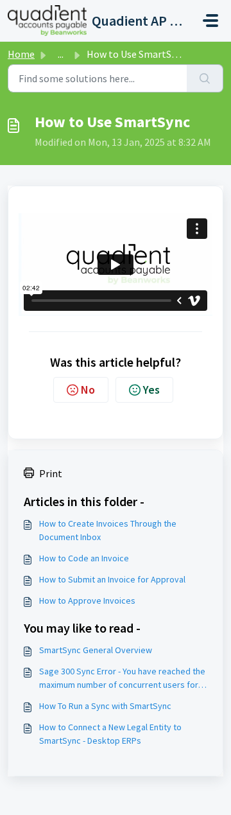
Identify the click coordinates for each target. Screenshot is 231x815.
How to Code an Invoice (84, 558)
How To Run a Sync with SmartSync (105, 706)
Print (50, 473)
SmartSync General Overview (95, 650)
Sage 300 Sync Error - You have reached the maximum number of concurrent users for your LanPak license (122, 678)
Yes (151, 389)
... (61, 54)
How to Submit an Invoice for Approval (112, 579)
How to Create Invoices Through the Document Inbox (107, 530)
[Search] (205, 78)
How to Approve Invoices (87, 600)
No (88, 389)
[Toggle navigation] (210, 20)
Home (21, 54)
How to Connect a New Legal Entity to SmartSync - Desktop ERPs (110, 733)
